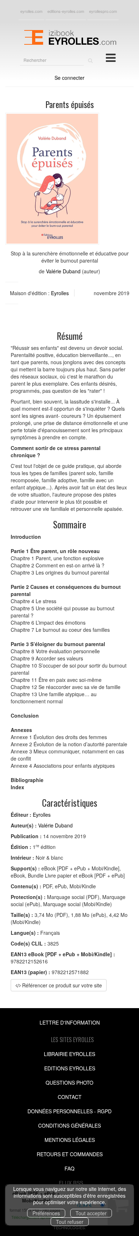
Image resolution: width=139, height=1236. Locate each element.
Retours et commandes (70, 1154)
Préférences (46, 1213)
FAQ (69, 1168)
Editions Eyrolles (69, 1068)
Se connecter (69, 77)
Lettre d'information (70, 1022)
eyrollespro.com (103, 11)
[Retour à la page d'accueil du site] (69, 36)
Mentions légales (70, 1139)
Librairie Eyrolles (69, 1053)
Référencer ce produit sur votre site (61, 985)
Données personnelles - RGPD (69, 1111)
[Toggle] (110, 57)
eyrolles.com (31, 11)
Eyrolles (60, 293)
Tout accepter (91, 1213)
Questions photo (69, 1082)
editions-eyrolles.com (65, 11)
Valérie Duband (63, 271)
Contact (70, 1096)
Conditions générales (69, 1125)
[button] (52, 179)
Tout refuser (69, 1221)
